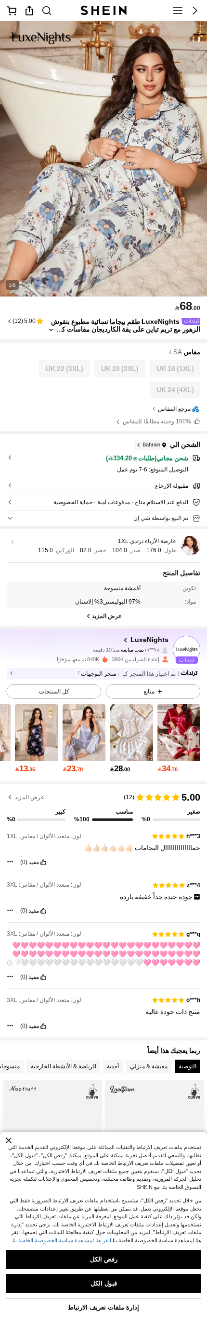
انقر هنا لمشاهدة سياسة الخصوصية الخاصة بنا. (61, 1240)
